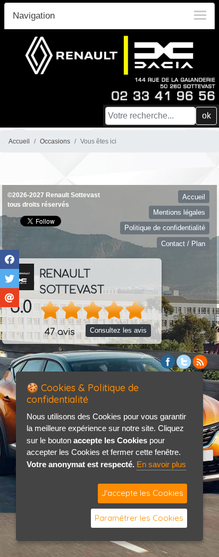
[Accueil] (109, 54)
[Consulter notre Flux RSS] (199, 360)
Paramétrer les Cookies (139, 518)
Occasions (55, 141)
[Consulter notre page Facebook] (168, 360)
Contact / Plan (183, 244)
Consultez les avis (118, 330)
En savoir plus (161, 464)
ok (206, 115)
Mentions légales (179, 212)
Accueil (19, 141)
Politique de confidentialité (164, 228)
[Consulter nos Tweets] (183, 360)
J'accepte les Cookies (142, 493)
